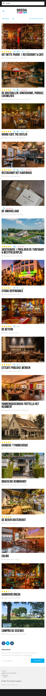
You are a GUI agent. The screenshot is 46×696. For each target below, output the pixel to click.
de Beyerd (7, 329)
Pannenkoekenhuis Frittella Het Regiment (20, 405)
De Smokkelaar (10, 211)
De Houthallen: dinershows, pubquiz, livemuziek (23, 94)
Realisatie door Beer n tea (10, 685)
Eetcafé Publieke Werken (16, 367)
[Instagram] (12, 643)
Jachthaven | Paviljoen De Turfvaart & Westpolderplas (23, 251)
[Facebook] (3, 643)
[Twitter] (8, 643)
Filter (6, 19)
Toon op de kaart (37, 19)
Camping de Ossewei (13, 630)
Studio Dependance (12, 291)
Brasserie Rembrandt (14, 481)
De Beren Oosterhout (14, 520)
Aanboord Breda (11, 594)
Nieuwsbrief (6, 649)
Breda (5, 677)
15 (18, 52)
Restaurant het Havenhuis (17, 172)
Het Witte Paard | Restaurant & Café (23, 54)
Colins (5, 556)
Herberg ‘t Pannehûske (15, 445)
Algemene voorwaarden (9, 673)
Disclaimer (5, 675)
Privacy (4, 671)
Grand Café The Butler (14, 134)
